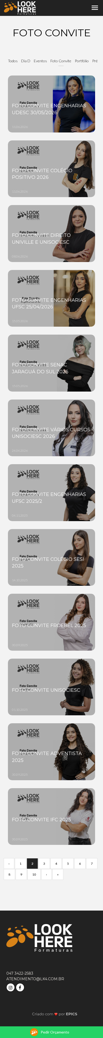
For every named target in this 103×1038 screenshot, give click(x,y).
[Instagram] (11, 987)
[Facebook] (20, 987)
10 (34, 874)
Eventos (40, 61)
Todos (13, 61)
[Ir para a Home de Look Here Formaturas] (20, 7)
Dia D (25, 61)
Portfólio (82, 61)
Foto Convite (60, 61)
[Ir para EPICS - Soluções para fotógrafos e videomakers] (54, 1014)
